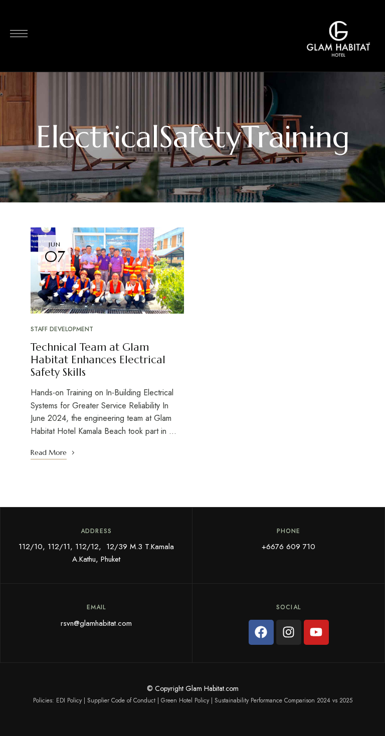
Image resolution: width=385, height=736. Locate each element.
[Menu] (19, 33)
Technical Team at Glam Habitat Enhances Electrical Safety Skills (98, 360)
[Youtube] (316, 632)
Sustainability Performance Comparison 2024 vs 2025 (283, 700)
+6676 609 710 (288, 546)
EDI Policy (69, 700)
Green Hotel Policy (185, 700)
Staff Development (62, 329)
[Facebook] (261, 632)
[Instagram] (288, 632)
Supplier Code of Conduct (121, 700)
